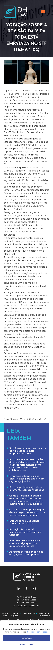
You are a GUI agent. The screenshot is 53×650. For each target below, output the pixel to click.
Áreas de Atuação (16, 620)
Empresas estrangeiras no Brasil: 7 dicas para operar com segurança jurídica (26, 479)
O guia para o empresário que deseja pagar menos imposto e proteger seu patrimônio (27, 512)
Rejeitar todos (26, 645)
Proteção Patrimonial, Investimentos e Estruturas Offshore (25, 532)
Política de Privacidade (44, 614)
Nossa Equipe (14, 614)
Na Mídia (31, 620)
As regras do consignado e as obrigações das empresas (26, 553)
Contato (41, 620)
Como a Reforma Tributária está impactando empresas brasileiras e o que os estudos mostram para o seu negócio (26, 499)
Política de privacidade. (37, 632)
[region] (26, 635)
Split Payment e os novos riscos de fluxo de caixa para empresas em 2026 (27, 451)
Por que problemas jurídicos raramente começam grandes (26, 488)
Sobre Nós (5, 614)
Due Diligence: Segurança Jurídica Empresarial (24, 522)
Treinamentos (28, 613)
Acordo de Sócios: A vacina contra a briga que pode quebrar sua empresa (24, 543)
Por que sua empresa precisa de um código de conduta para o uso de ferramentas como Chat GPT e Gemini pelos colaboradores (27, 465)
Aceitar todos (26, 638)
